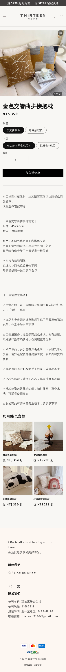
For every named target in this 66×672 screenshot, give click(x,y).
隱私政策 (28, 665)
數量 (5, 153)
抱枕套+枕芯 (48, 145)
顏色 (5, 123)
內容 (5, 138)
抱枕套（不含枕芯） (19, 145)
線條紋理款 (36, 130)
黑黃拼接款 (13, 130)
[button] (5, 16)
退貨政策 (38, 665)
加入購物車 (33, 172)
